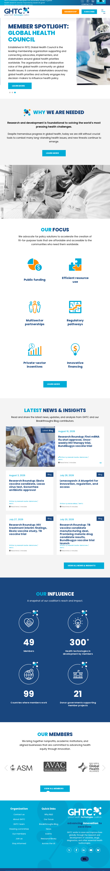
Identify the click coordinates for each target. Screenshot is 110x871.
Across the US (48, 843)
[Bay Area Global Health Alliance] (88, 768)
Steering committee (19, 829)
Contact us (87, 4)
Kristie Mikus (72, 504)
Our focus (49, 819)
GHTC (60, 460)
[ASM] (21, 768)
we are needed (58, 112)
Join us (19, 838)
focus (55, 229)
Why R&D (48, 814)
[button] (10, 92)
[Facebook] (76, 850)
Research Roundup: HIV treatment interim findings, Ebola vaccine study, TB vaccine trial (28, 529)
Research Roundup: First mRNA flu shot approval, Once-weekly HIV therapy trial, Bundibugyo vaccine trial (78, 441)
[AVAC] (55, 766)
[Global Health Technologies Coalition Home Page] (16, 8)
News (48, 829)
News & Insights (55, 410)
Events (48, 833)
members (55, 734)
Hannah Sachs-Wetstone (77, 457)
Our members (19, 833)
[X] (69, 850)
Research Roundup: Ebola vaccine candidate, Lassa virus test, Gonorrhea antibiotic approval (27, 485)
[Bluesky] (98, 850)
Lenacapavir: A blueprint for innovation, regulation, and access (79, 484)
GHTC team (19, 824)
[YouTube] (91, 850)
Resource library (48, 838)
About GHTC (19, 819)
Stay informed (19, 843)
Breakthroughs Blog (48, 824)
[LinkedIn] (83, 850)
